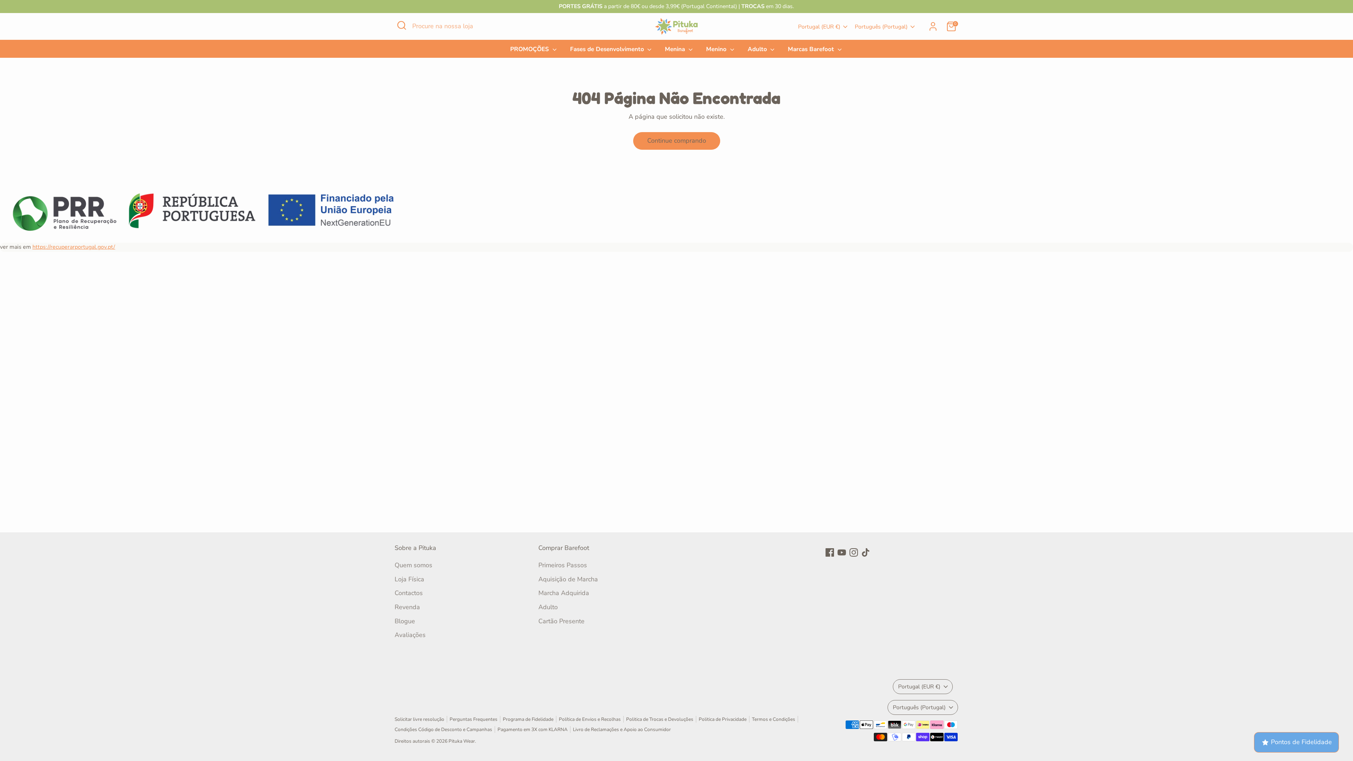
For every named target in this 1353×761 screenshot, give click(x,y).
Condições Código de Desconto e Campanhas (443, 729)
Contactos (409, 593)
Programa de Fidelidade (528, 719)
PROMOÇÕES (530, 49)
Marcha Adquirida (563, 593)
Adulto (758, 49)
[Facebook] (830, 552)
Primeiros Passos (562, 565)
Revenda (407, 607)
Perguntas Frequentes (474, 719)
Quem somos (413, 565)
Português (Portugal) (881, 27)
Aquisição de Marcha (568, 579)
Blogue (405, 621)
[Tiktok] (865, 552)
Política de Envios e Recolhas (590, 719)
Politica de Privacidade (723, 719)
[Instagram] (854, 552)
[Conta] (933, 26)
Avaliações (410, 635)
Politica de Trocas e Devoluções (659, 719)
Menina (676, 49)
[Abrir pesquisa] (402, 25)
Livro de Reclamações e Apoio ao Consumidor (622, 729)
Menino (717, 49)
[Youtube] (842, 552)
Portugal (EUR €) (819, 27)
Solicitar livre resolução (419, 719)
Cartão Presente (561, 621)
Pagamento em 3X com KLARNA (533, 729)
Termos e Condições (773, 719)
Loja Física (409, 579)
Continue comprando (676, 140)
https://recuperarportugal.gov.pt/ (73, 247)
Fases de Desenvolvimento (608, 49)
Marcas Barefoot (812, 49)
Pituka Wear (462, 741)
